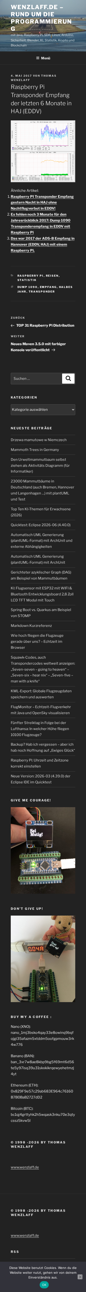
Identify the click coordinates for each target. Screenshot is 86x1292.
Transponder (42, 291)
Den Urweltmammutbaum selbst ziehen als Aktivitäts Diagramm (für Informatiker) (40, 465)
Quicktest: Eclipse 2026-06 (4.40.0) (40, 525)
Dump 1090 (27, 287)
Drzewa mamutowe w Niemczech (39, 440)
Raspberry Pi (30, 275)
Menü (45, 58)
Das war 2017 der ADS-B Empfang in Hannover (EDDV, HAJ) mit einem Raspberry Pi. (43, 244)
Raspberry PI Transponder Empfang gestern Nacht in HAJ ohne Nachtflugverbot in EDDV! (42, 202)
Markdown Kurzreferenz (31, 626)
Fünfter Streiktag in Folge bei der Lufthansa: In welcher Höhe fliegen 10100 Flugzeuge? (40, 729)
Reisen (52, 275)
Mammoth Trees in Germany (35, 450)
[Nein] (80, 1276)
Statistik (27, 280)
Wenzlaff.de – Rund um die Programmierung (41, 18)
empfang (48, 287)
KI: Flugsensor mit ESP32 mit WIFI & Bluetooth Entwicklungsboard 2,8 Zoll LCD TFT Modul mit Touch (42, 594)
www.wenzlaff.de (25, 1167)
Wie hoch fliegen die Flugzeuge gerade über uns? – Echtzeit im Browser (37, 641)
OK (44, 1285)
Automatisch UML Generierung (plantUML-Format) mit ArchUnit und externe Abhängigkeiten (41, 541)
